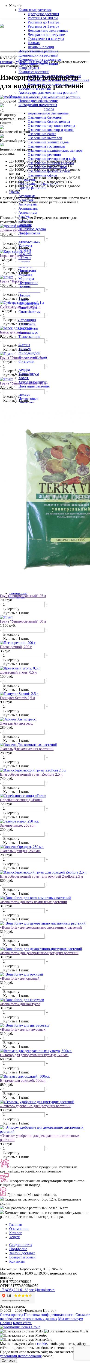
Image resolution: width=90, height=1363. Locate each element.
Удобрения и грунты (31, 62)
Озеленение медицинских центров (55, 150)
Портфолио (18, 1249)
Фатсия (24, 345)
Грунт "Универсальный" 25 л (23, 596)
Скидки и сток (20, 1245)
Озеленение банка (42, 134)
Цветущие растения (43, 14)
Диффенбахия (29, 233)
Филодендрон (29, 353)
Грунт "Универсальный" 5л (21, 358)
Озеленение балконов (45, 117)
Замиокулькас (29, 241)
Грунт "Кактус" (12, 281)
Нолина (24, 287)
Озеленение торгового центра (51, 126)
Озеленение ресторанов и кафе (52, 159)
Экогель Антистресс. (16, 723)
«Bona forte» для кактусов (20, 1004)
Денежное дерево (32, 229)
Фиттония (26, 361)
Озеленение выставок (45, 138)
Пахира (24, 295)
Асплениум (27, 212)
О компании (19, 1229)
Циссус (24, 394)
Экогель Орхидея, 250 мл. (20, 851)
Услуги (14, 1237)
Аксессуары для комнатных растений (48, 92)
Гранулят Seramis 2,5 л (17, 698)
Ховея (23, 378)
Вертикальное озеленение (48, 113)
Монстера (26, 279)
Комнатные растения (34, 10)
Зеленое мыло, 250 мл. (17, 825)
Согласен (8, 1360)
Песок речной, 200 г (16, 647)
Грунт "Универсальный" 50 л (23, 621)
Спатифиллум (29, 312)
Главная (6, 62)
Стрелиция (27, 320)
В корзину (8, 115)
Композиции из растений (38, 55)
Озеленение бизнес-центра (49, 121)
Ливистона (27, 270)
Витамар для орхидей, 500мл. (23, 1080)
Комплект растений (33, 72)
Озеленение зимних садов (48, 142)
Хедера (24, 370)
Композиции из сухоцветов (40, 59)
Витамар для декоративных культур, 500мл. (34, 1055)
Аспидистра (28, 208)
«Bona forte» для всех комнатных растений (33, 902)
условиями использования (21, 1356)
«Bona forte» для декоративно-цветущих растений (39, 953)
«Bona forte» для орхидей (19, 978)
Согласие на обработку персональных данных (45, 1317)
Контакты (17, 1261)
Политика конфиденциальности (49, 1315)
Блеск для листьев (14, 332)
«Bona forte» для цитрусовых (22, 1029)
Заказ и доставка (22, 1253)
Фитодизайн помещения (37, 105)
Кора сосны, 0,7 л (13, 256)
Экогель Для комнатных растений (27, 749)
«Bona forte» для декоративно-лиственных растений (41, 927)
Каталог (15, 1233)
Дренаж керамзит (13, 230)
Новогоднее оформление (38, 101)
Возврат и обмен (22, 1257)
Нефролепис (28, 283)
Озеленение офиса (42, 175)
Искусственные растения (38, 51)
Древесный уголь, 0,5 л (18, 672)
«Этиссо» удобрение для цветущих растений (35, 1106)
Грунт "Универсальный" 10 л (23, 383)
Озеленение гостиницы (46, 146)
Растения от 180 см (43, 18)
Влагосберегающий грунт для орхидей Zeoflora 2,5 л (41, 876)
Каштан (24, 258)
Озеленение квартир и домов (51, 130)
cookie (42, 1344)
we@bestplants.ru (77, 32)
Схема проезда (11, 1315)
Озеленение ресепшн (44, 155)
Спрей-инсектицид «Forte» (21, 800)
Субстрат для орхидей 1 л (20, 307)
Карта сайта (22, 1323)
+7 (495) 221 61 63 (72, 25)
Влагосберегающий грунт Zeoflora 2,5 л (31, 774)
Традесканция (29, 337)
